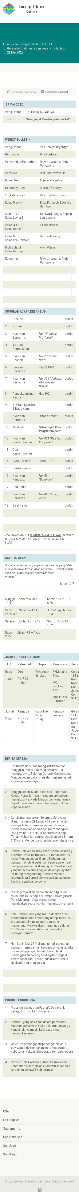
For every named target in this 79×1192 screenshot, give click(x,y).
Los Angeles (11, 1120)
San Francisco (12, 1137)
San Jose (9, 1145)
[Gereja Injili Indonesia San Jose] (26, 9)
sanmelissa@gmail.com (28, 877)
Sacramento (11, 1128)
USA (6, 1111)
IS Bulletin (63, 91)
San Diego (10, 1154)
